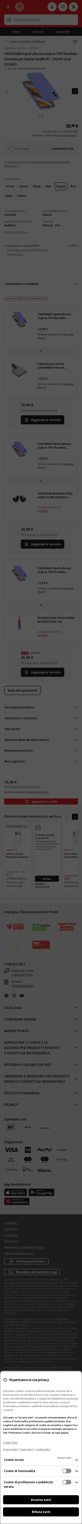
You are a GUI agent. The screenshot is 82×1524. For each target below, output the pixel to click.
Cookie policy (43, 1449)
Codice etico (26, 1449)
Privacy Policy (10, 1449)
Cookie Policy (10, 1442)
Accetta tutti (41, 1500)
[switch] (66, 1471)
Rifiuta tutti (41, 1512)
